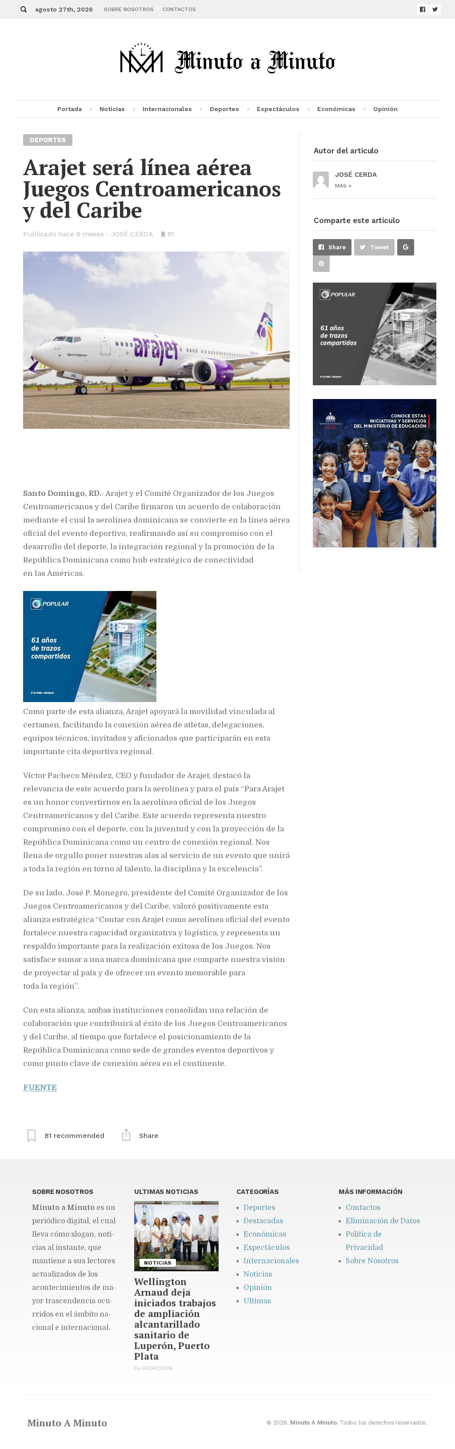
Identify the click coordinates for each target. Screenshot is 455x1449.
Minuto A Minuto (67, 1423)
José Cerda (132, 234)
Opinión (385, 108)
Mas (343, 186)
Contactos (179, 9)
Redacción (157, 1368)
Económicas (336, 108)
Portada (69, 108)
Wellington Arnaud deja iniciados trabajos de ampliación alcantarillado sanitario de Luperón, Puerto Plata (175, 1318)
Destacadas (263, 1221)
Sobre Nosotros (129, 9)
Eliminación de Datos (383, 1221)
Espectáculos (278, 108)
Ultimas (257, 1301)
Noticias (112, 108)
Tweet (379, 247)
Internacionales (167, 108)
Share (337, 247)
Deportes (224, 108)
